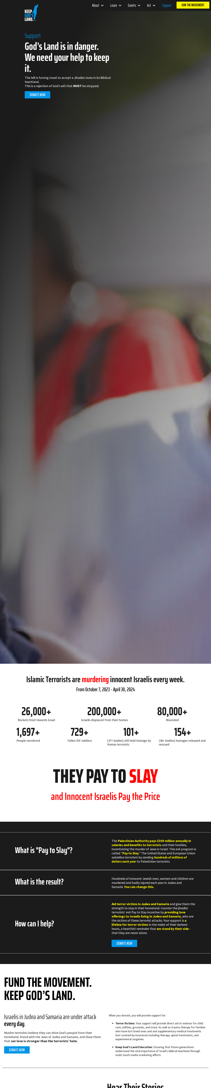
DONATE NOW (124, 943)
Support (167, 5)
